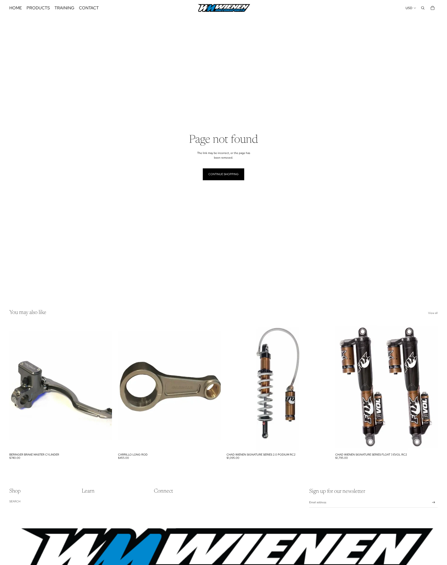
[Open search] (423, 8)
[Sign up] (434, 502)
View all (433, 313)
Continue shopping (223, 174)
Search (14, 501)
